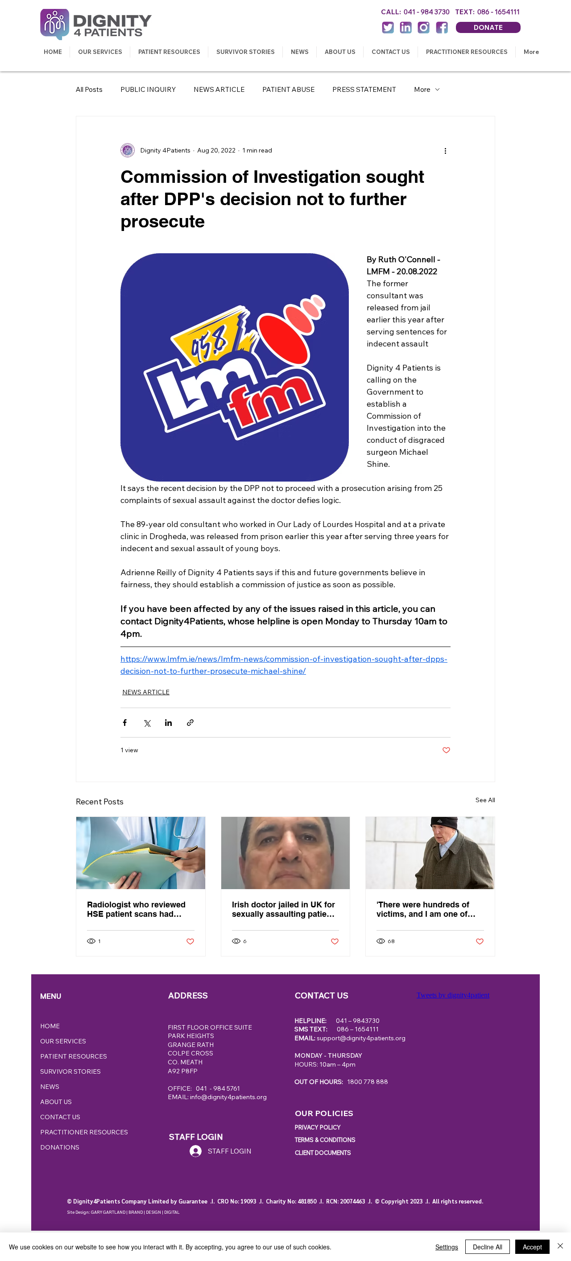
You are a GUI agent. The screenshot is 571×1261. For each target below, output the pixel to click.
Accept (532, 1246)
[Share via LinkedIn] (168, 722)
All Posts (89, 89)
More (422, 89)
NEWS (49, 1087)
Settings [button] (446, 1246)
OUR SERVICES (63, 1041)
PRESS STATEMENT (364, 89)
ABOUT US (56, 1102)
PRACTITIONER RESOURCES (84, 1132)
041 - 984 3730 (429, 12)
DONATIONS (59, 1147)
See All (485, 800)
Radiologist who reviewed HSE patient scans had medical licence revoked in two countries (138, 909)
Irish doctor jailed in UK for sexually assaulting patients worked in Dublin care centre (285, 909)
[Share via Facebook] (124, 722)
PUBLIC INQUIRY (148, 89)
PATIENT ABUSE (288, 89)
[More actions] (445, 150)
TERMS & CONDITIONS (325, 1139)
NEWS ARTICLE (219, 89)
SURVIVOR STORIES (70, 1071)
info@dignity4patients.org (228, 1097)
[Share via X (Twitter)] (146, 722)
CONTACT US (60, 1117)
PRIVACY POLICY (318, 1127)
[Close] (560, 1247)
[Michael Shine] (430, 853)
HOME (50, 1026)
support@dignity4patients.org (361, 1038)
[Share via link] (190, 722)
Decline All (487, 1246)
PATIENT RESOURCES (73, 1056)
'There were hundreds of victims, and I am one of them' (423, 909)
